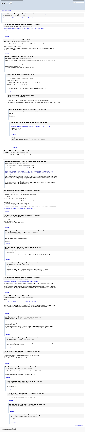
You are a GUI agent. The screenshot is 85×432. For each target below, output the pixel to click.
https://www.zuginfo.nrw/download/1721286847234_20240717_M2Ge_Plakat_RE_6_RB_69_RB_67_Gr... (31, 126)
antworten (6, 21)
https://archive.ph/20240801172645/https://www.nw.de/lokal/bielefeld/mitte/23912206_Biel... (21, 301)
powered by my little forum (42, 430)
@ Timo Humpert (29, 26)
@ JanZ (31, 382)
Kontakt (82, 428)
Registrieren (9, 0)
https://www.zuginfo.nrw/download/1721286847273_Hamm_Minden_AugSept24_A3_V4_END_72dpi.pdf (23, 28)
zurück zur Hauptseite (6, 10)
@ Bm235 (29, 58)
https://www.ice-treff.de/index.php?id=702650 (20, 236)
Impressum (18, 0)
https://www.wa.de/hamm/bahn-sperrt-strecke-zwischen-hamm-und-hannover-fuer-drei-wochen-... (21, 17)
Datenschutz (13, 0)
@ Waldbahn (33, 339)
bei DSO (27, 167)
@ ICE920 (31, 264)
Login (82, 0)
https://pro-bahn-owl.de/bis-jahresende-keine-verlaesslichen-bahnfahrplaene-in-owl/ (20, 208)
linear (83, 10)
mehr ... (22, 0)
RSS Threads (78, 428)
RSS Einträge (72, 428)
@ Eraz (26, 163)
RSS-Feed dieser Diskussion (79, 425)
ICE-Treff (6, 3)
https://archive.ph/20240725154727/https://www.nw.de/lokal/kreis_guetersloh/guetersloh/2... (21, 281)
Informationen (4, 0)
